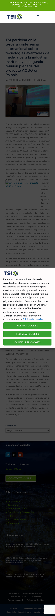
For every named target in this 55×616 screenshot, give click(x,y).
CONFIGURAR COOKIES (27, 342)
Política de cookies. (33, 319)
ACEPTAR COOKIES (27, 325)
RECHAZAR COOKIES (27, 334)
